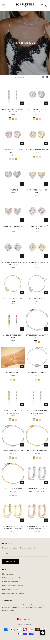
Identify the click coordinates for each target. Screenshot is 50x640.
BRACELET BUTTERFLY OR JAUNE (12, 300)
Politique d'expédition (10, 582)
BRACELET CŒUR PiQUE (37, 373)
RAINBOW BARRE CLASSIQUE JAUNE (12, 336)
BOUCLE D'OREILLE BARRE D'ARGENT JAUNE (12, 412)
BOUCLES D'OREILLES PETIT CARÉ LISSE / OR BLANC (37, 490)
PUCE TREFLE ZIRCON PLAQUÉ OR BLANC (13, 264)
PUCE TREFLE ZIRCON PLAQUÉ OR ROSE (37, 227)
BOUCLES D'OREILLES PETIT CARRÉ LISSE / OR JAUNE (13, 528)
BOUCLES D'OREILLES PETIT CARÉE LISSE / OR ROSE (37, 528)
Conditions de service (10, 589)
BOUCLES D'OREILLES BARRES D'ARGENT (12, 111)
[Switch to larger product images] (43, 77)
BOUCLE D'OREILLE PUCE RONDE (37, 111)
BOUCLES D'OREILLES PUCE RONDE (13, 151)
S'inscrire (10, 561)
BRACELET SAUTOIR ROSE (13, 489)
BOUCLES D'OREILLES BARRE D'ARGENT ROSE (37, 412)
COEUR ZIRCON (12, 190)
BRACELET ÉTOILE (13, 373)
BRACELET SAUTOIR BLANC (13, 451)
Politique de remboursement (12, 585)
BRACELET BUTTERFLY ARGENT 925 (37, 300)
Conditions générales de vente (13, 593)
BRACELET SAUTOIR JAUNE (37, 451)
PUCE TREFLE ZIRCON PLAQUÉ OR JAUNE (37, 264)
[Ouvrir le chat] (42, 632)
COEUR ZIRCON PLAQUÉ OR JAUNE (37, 191)
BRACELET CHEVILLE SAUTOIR (37, 335)
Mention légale (7, 574)
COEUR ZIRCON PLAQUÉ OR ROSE (13, 227)
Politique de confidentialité (12, 578)
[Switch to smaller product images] (47, 77)
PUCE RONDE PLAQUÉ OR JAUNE (37, 150)
